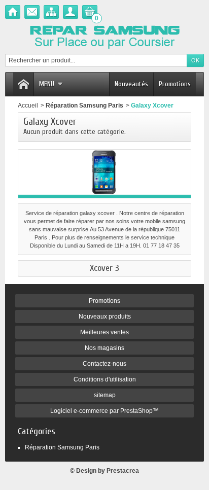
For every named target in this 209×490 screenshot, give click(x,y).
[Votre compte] (70, 12)
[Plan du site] (51, 12)
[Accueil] (13, 12)
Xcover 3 (104, 268)
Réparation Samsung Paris (84, 105)
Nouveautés (131, 84)
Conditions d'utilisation (105, 379)
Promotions (175, 84)
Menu (46, 84)
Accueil (28, 105)
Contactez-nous (104, 363)
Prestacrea (123, 470)
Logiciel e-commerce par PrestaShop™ (104, 410)
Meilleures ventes (104, 332)
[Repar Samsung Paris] (105, 36)
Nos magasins (104, 348)
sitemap (105, 395)
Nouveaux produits (105, 316)
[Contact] (32, 12)
